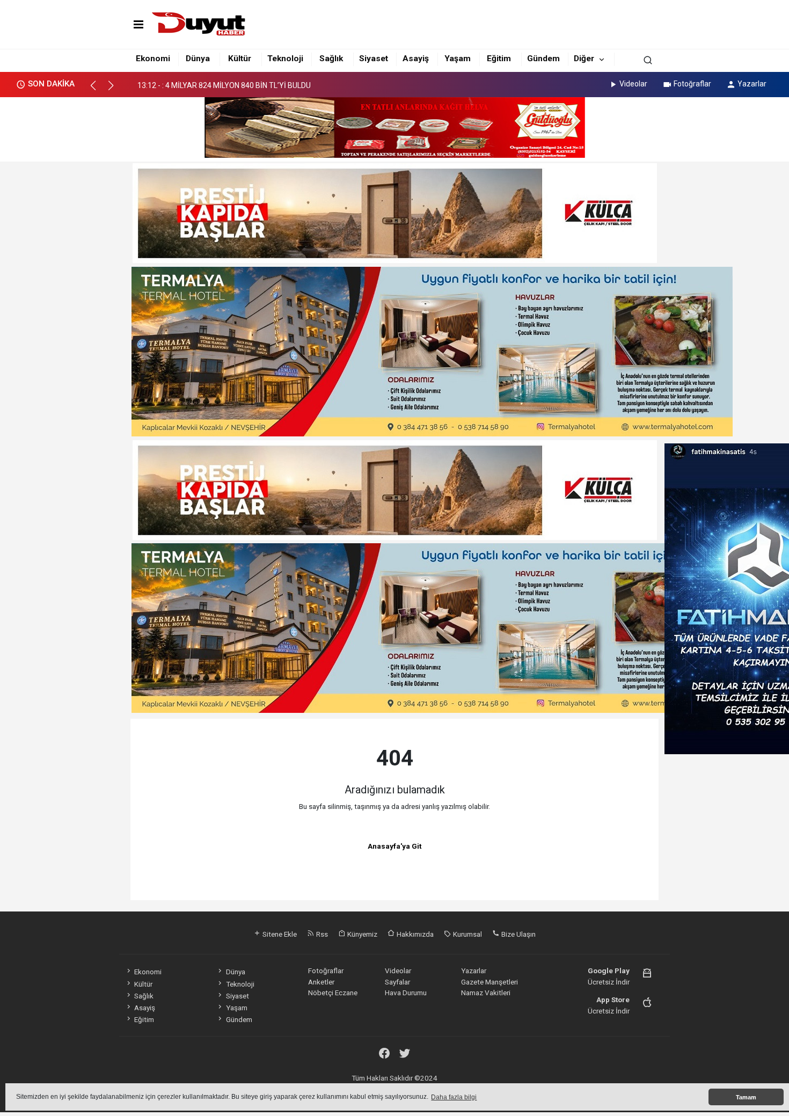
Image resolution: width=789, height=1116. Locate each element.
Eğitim (499, 58)
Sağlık (331, 58)
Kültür (239, 58)
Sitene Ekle (279, 934)
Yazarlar (751, 83)
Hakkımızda (414, 934)
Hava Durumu (406, 992)
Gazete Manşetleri (489, 982)
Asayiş (416, 58)
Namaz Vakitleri (485, 992)
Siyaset (373, 58)
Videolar (633, 83)
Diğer (584, 58)
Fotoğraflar (692, 83)
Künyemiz (361, 934)
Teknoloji (285, 58)
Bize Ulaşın (518, 934)
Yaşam (457, 58)
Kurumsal (466, 934)
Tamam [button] (746, 1097)
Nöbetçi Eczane (332, 992)
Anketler (321, 982)
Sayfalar (397, 982)
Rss (321, 934)
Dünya (198, 58)
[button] (98, 90)
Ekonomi (153, 58)
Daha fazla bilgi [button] (454, 1097)
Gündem (543, 58)
